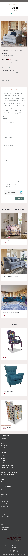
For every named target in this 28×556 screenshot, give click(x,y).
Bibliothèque (4, 447)
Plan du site (4, 529)
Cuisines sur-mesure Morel (7, 474)
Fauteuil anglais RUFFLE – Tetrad (10, 241)
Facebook (8, 67)
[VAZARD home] (14, 7)
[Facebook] (10, 551)
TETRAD (20, 77)
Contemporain (4, 501)
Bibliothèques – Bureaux (7, 467)
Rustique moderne (5, 492)
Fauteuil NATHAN (7, 427)
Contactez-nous (5, 516)
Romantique (4, 494)
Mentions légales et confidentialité (12, 554)
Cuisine (3, 440)
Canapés (3, 458)
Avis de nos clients (5, 521)
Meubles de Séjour (5, 455)
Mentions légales (5, 527)
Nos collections (4, 481)
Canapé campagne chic (21, 70)
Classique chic (4, 503)
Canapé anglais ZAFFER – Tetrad (10, 276)
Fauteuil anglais (19, 74)
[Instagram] (14, 551)
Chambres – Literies (5, 470)
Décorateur (4, 438)
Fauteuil (17, 72)
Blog (2, 524)
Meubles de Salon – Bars (7, 465)
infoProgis (14, 547)
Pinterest (10, 67)
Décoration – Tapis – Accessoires (8, 477)
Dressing (3, 443)
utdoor (3, 479)
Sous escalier (4, 445)
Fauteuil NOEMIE (7, 356)
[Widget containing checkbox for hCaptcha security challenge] (13, 192)
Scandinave (4, 489)
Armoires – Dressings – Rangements (9, 472)
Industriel (3, 499)
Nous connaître (4, 518)
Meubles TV (4, 462)
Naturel (3, 496)
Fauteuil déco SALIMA (8, 391)
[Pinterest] (17, 551)
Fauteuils (3, 460)
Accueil (3, 514)
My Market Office (13, 545)
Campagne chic (4, 506)
